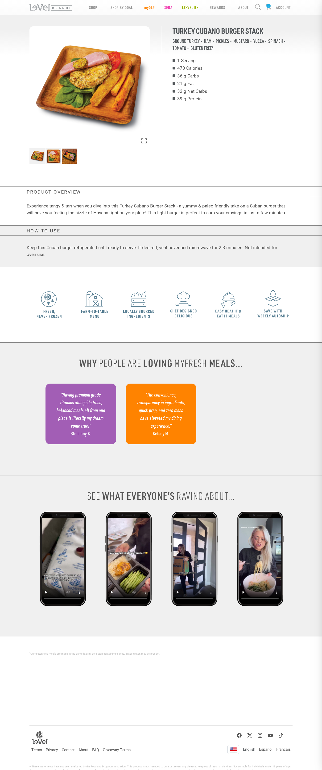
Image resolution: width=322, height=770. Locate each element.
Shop (93, 7)
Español (265, 749)
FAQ (95, 749)
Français (283, 749)
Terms (36, 749)
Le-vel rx (190, 7)
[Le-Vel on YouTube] (270, 735)
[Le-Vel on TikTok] (281, 735)
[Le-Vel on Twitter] (249, 735)
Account (283, 7)
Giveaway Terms (117, 749)
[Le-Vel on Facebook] (239, 735)
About (83, 749)
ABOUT (243, 7)
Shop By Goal (122, 7)
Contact (68, 749)
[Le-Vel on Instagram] (260, 735)
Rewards (217, 7)
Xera (168, 7)
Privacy (52, 749)
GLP (149, 7)
